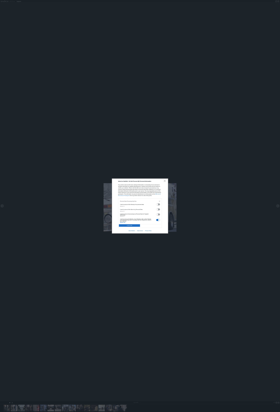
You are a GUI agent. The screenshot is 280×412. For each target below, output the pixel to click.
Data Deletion (132, 230)
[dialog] (140, 206)
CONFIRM (129, 225)
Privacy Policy (148, 230)
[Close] (165, 181)
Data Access (140, 230)
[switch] (158, 204)
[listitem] (140, 201)
